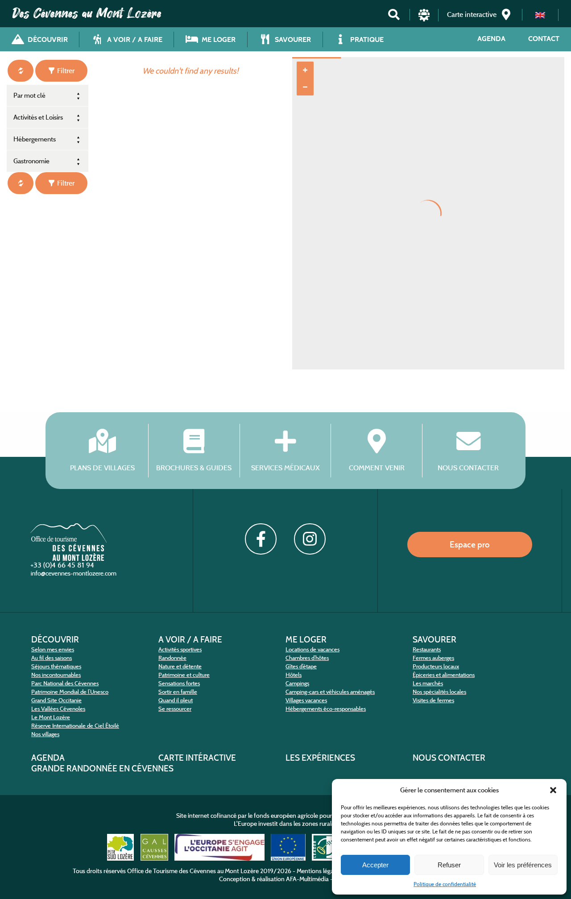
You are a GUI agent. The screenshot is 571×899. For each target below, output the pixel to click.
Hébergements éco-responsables (326, 708)
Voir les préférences (523, 865)
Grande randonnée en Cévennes (102, 768)
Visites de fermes (433, 700)
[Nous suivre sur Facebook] (260, 539)
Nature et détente (180, 666)
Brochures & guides (194, 468)
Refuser (449, 865)
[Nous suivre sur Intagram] (309, 539)
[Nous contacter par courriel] (74, 573)
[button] (553, 790)
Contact (543, 38)
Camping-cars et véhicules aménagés (330, 691)
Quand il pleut (175, 700)
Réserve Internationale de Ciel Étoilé (75, 725)
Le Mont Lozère (50, 717)
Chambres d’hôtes (307, 658)
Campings (297, 683)
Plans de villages (102, 468)
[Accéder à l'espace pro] (424, 14)
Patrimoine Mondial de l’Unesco (69, 691)
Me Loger (306, 639)
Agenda (491, 38)
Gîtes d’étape (301, 666)
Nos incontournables (56, 674)
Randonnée (172, 658)
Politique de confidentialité (445, 884)
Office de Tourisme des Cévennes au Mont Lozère (193, 871)
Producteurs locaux (436, 666)
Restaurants (427, 649)
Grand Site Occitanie (56, 700)
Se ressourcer (174, 708)
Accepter (375, 865)
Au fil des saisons (51, 658)
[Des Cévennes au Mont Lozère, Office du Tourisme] (68, 541)
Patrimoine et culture (184, 674)
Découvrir (55, 639)
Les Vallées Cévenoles (58, 708)
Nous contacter (468, 468)
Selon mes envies (52, 649)
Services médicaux (285, 468)
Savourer (434, 639)
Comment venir (377, 468)
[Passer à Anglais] (540, 15)
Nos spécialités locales (439, 691)
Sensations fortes (179, 683)
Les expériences (320, 757)
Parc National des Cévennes (65, 683)
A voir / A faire (190, 639)
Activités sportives (180, 649)
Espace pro (470, 544)
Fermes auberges (433, 658)
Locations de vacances (312, 649)
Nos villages (45, 734)
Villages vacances (306, 700)
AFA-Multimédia (307, 879)
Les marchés (428, 683)
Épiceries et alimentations (444, 674)
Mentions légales (319, 871)
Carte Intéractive (197, 757)
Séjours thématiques (56, 666)
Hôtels (294, 674)
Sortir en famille (177, 691)
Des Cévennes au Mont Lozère (86, 13)
